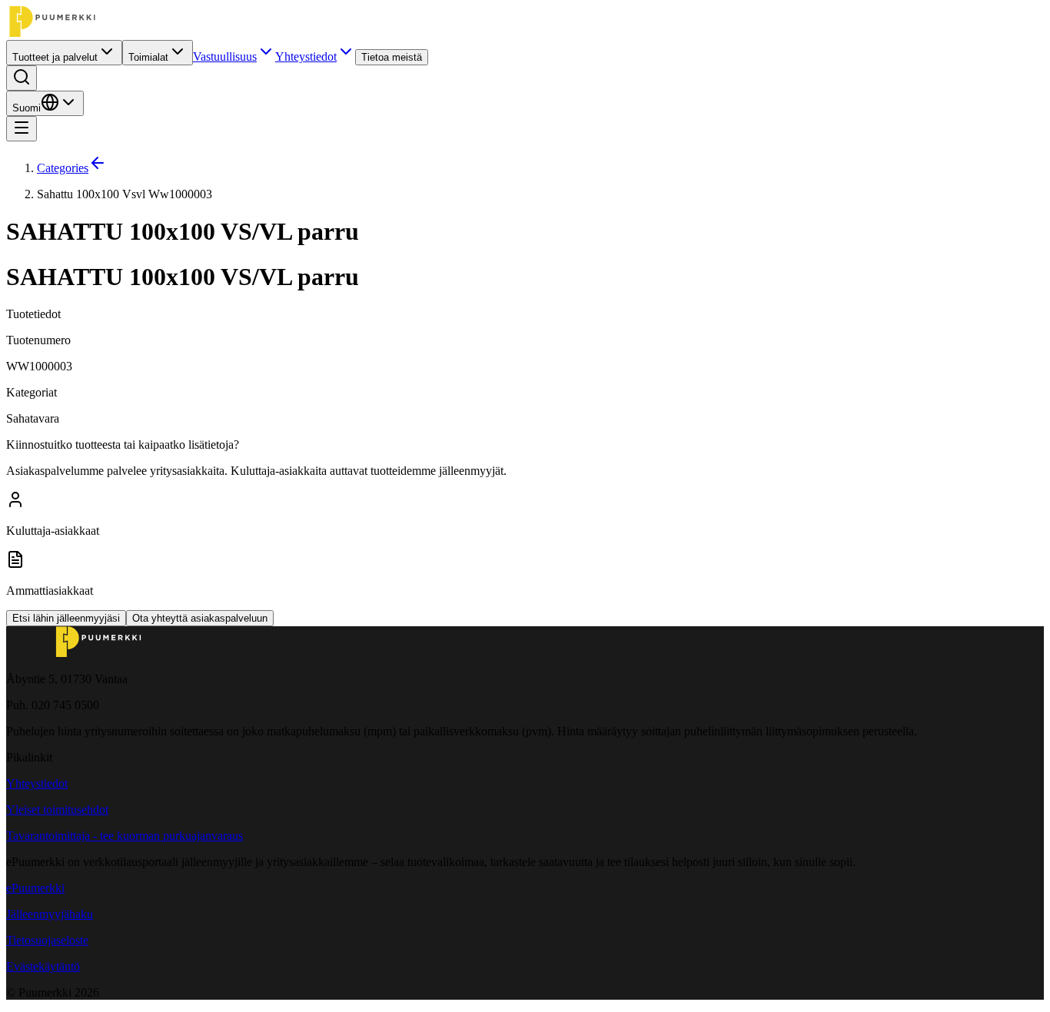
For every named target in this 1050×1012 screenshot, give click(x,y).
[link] (540, 194)
